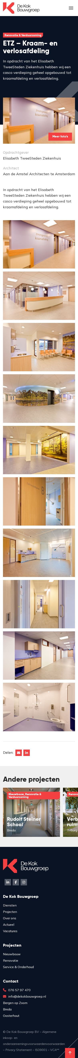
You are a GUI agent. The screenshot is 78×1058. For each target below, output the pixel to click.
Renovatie (10, 960)
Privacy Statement (18, 1050)
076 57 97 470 (19, 990)
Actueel (8, 925)
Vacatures (10, 931)
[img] (31, 812)
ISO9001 (41, 1050)
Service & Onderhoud (18, 967)
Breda (7, 1009)
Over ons (9, 918)
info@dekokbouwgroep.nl (27, 996)
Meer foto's (60, 136)
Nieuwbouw (12, 954)
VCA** (54, 1050)
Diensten (10, 905)
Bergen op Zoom (15, 1003)
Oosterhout (11, 1016)
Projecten (10, 912)
